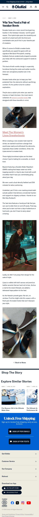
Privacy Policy (20, 514)
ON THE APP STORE (12, 488)
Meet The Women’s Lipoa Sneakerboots (13, 134)
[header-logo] (19, 6)
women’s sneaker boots (19, 98)
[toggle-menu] (35, 454)
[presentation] (4, 488)
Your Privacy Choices (8, 516)
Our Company (19, 469)
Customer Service (19, 462)
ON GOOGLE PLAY (12, 492)
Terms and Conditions (8, 514)
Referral (19, 477)
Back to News (19, 363)
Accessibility (29, 514)
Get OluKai (19, 454)
